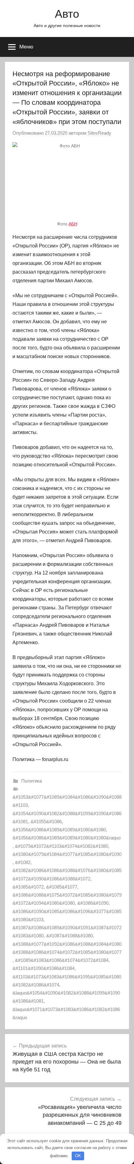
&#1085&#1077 (61, 886)
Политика (31, 780)
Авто (67, 13)
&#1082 (23, 862)
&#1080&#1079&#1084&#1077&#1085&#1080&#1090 (67, 854)
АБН (73, 223)
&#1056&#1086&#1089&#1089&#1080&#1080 (59, 829)
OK (78, 1155)
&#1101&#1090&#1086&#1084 (43, 968)
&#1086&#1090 (92, 903)
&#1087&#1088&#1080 (69, 935)
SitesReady (99, 133)
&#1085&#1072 (28, 886)
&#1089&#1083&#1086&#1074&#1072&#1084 (61, 960)
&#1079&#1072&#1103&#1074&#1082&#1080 (61, 846)
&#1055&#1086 (46, 821)
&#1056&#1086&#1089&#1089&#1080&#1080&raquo (66, 837)
